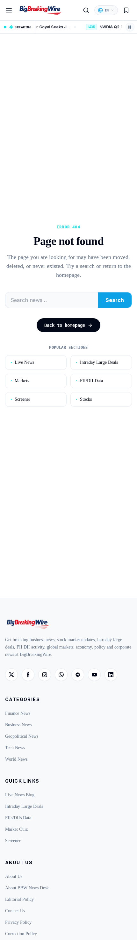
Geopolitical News (21, 736)
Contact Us (15, 910)
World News (16, 759)
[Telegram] (77, 674)
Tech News (15, 747)
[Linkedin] (111, 674)
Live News (22, 362)
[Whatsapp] (61, 674)
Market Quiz (16, 829)
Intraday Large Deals (97, 362)
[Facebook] (28, 674)
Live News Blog (19, 795)
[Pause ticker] (130, 27)
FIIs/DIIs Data (18, 817)
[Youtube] (94, 674)
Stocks (84, 399)
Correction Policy (21, 933)
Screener (20, 399)
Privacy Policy (18, 922)
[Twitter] (11, 674)
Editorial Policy (19, 899)
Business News (18, 724)
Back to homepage (64, 325)
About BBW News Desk (27, 888)
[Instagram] (44, 674)
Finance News (17, 713)
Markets (20, 380)
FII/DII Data (89, 380)
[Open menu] (9, 10)
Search (114, 300)
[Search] (86, 10)
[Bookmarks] (126, 10)
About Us (13, 876)
